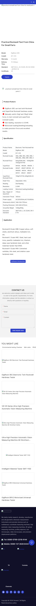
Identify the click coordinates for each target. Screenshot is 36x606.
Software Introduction (18, 261)
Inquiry (7, 77)
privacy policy (12, 603)
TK (9, 565)
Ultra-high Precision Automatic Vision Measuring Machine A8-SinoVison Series (17, 438)
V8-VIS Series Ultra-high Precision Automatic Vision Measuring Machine (17, 407)
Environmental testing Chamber (12, 347)
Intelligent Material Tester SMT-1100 (16, 469)
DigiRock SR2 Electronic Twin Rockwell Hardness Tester (18, 376)
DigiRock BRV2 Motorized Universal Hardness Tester (16, 498)
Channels (9, 586)
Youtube (25, 565)
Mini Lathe (27, 347)
